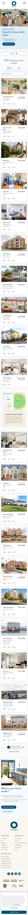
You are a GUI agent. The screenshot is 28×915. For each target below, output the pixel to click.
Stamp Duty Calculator (6, 867)
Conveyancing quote (6, 860)
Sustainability (18, 845)
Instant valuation (5, 856)
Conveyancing (4, 847)
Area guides (18, 838)
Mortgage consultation (6, 863)
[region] (14, 903)
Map (19, 68)
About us (17, 840)
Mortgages (3, 845)
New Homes (4, 849)
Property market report (20, 843)
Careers (17, 849)
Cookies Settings (14, 907)
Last (23, 747)
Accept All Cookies (14, 912)
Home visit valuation (6, 858)
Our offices (3, 838)
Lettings (3, 843)
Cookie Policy (17, 904)
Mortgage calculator (6, 865)
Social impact (18, 847)
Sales (2, 840)
